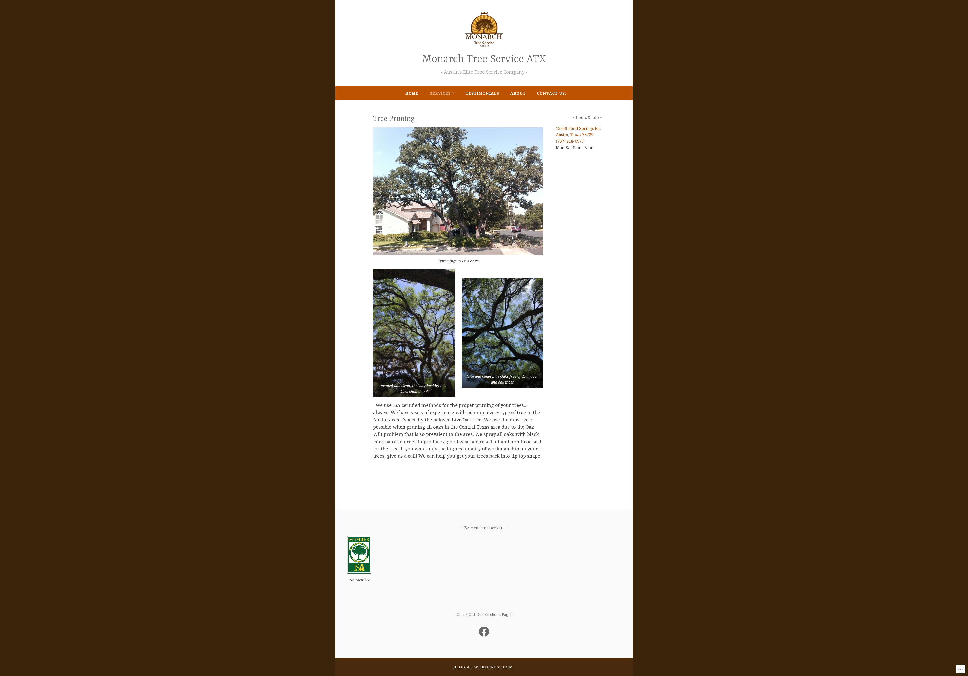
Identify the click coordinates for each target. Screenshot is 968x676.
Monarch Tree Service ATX (484, 59)
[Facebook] (484, 632)
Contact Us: (551, 93)
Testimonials (482, 93)
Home (411, 93)
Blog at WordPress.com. (484, 666)
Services (440, 93)
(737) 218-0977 (570, 141)
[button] (414, 333)
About (518, 93)
